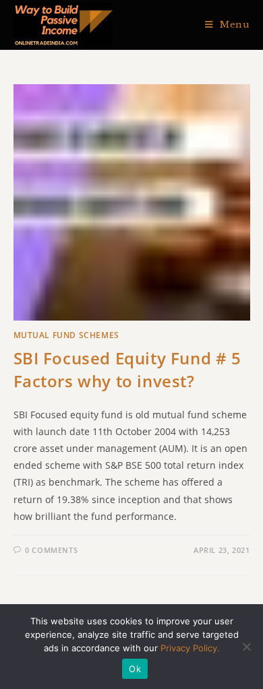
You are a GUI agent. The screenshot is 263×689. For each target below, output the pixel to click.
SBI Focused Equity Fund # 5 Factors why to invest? (127, 369)
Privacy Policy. (190, 648)
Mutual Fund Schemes (66, 335)
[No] (246, 646)
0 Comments (51, 550)
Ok (135, 668)
